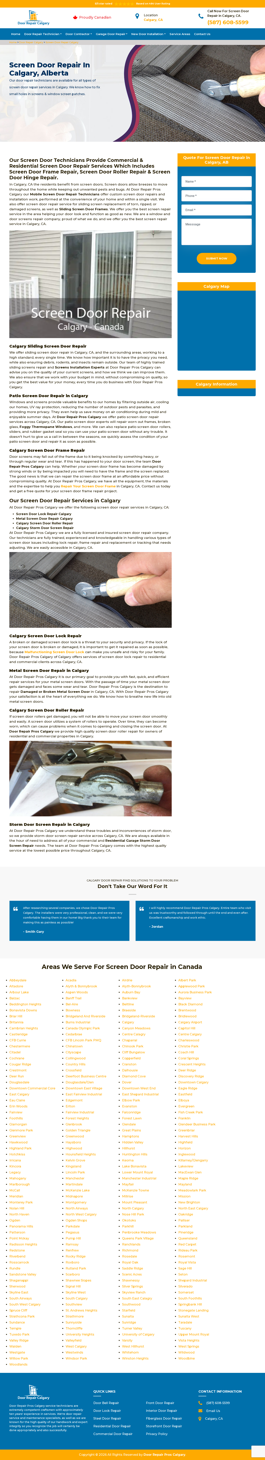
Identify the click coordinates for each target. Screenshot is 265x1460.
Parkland (185, 1226)
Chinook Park (132, 1046)
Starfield (128, 1310)
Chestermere (19, 1046)
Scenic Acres (132, 1274)
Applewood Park (191, 986)
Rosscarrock (19, 1262)
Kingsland (73, 1166)
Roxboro (72, 1262)
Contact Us (202, 34)
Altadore (16, 986)
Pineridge (185, 1232)
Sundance (17, 1322)
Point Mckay (19, 1238)
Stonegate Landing (193, 1310)
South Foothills (190, 1298)
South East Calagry (137, 1298)
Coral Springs (188, 1058)
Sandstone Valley (22, 1274)
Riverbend (17, 1256)
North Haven (19, 1214)
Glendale (129, 1124)
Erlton (70, 1106)
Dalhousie (130, 1070)
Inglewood (186, 1154)
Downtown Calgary (193, 1082)
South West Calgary (25, 1304)
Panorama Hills (21, 1226)
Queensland (187, 1238)
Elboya (183, 1100)
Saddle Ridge (132, 1268)
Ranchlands (131, 1244)
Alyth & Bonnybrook (81, 986)
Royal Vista (187, 1262)
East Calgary (19, 1094)
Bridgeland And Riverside (85, 1016)
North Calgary (133, 1208)
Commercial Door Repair (112, 1434)
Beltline (128, 1004)
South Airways (20, 1298)
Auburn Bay (131, 992)
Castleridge (18, 1034)
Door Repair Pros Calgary (164, 1455)
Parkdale (73, 1226)
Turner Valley (132, 1328)
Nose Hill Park (133, 1214)
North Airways (77, 1208)
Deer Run (16, 1076)
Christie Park (188, 1046)
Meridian (16, 1196)
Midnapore (74, 1196)
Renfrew (72, 1250)
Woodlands (18, 1364)
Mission (184, 1196)
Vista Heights (188, 1340)
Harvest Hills (188, 1136)
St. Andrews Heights (81, 1310)
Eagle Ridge (187, 1088)
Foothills (16, 1118)
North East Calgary (193, 1208)
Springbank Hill (190, 1304)
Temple (15, 1328)
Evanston (129, 1106)
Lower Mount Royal (137, 1172)
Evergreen (186, 1106)
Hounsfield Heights (81, 1154)
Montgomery (76, 1202)
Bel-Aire (72, 1004)
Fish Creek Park (190, 1112)
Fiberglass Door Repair (164, 1418)
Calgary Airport (190, 1022)
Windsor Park (76, 1358)
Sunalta (128, 1316)
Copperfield (131, 1058)
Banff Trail (73, 998)
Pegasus (72, 1232)
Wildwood (186, 1352)
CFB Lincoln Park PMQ (83, 1040)
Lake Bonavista (134, 1166)
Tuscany (184, 1328)
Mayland (185, 1184)
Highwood (74, 1148)
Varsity (127, 1340)
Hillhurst (128, 1148)
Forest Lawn (132, 1118)
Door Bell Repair (106, 1403)
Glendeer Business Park (197, 1124)
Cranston (129, 1064)
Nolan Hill (16, 1208)
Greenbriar (186, 1130)
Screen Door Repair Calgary (61, 42)
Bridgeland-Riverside (138, 1016)
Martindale (74, 1184)
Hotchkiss (17, 1154)
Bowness (73, 1010)
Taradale (185, 1322)
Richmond (130, 1250)
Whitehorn (130, 1352)
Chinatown (74, 1046)
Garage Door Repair (110, 34)
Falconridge (131, 1112)
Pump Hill (73, 1238)
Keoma (128, 1160)
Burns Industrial (78, 1022)
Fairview (15, 1112)
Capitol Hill (186, 1028)
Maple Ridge (188, 1178)
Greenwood (75, 1136)
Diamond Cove (134, 1076)
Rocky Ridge (76, 1256)
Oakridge (185, 1214)
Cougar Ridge (20, 1064)
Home (15, 34)
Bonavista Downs (23, 1010)
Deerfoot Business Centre (86, 1076)
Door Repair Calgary (31, 42)
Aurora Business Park (195, 992)
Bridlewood (187, 1016)
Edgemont (74, 1100)
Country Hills (76, 1064)
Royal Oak (130, 1262)
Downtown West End (139, 1088)
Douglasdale (19, 1082)
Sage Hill (185, 1268)
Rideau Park (187, 1250)
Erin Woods (18, 1106)
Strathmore (75, 1316)
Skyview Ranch (133, 1292)
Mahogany (17, 1178)
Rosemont (186, 1256)
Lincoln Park (75, 1172)
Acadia (71, 980)
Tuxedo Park (19, 1334)
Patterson (17, 1232)
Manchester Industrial (139, 1178)
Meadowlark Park (192, 1190)
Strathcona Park (22, 1316)
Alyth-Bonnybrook (136, 986)
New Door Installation (147, 34)
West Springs (188, 1346)
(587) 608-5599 (228, 22)
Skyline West (76, 1292)
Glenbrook (74, 1124)
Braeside (129, 1010)
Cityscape (73, 1052)
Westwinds (74, 1352)
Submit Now (216, 258)
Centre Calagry (133, 1034)
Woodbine (186, 1358)
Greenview (17, 1136)
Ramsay (72, 1244)
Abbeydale (17, 980)
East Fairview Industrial (84, 1094)
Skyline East (18, 1292)
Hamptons (130, 1136)
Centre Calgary (190, 1034)
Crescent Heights (192, 1064)
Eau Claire (17, 1100)
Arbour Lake (19, 992)
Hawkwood (18, 1142)
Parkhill (128, 1226)
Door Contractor (78, 34)
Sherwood (17, 1286)
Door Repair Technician (41, 34)
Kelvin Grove (75, 1160)
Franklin (184, 1118)
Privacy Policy (157, 1434)
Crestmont (18, 1070)
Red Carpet (187, 1244)
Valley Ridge (19, 1340)
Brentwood (187, 1010)
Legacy (15, 1172)
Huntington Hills (134, 1154)
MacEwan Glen (190, 1172)
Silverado (185, 1286)
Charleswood (188, 1040)
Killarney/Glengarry (193, 1160)
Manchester (75, 1178)
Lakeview (185, 1166)
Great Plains (131, 1130)
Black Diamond (190, 1004)
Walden (15, 1346)
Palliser (184, 1220)
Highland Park (20, 1148)
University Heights (80, 1334)
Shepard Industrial (192, 1280)
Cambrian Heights (23, 1028)
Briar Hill (15, 1016)
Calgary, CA (153, 20)
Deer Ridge (187, 1070)
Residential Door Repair (112, 1426)
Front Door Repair (160, 1403)
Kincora (15, 1166)
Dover (127, 1082)
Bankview (129, 998)
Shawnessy (131, 1280)
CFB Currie (17, 1040)
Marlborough (19, 1184)
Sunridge (129, 1322)
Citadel (15, 1052)
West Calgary (76, 1346)
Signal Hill (73, 1286)
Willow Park (18, 1358)
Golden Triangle (78, 1130)
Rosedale (129, 1256)
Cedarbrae (74, 1034)
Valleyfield (73, 1340)
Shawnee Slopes (78, 1280)
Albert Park (187, 980)
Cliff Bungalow (133, 1052)
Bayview (184, 998)
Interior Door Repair (161, 1411)
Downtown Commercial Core (32, 1088)
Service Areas (180, 34)
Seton (183, 1274)
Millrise (127, 1196)
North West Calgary (81, 1214)
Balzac (14, 998)
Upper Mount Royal (193, 1334)
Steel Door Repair (107, 1418)
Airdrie (127, 980)
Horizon (184, 1148)
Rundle (14, 1268)
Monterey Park (21, 1202)
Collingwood (76, 1058)
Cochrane (16, 1058)
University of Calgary (138, 1334)
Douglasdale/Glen (80, 1082)
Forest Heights (77, 1118)
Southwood (131, 1304)
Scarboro (73, 1274)
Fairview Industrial (80, 1112)
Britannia (16, 1022)
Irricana (15, 1160)
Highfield (185, 1142)
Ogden (14, 1220)
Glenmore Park (21, 1130)
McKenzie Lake (78, 1190)
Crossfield (73, 1070)
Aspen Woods (77, 992)
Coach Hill (186, 1052)
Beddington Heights (25, 1004)
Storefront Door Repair (164, 1426)
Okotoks (129, 1220)
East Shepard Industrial (140, 1094)
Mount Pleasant (134, 1202)
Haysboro (73, 1142)
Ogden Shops (76, 1220)
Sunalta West (188, 1316)
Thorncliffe (74, 1328)
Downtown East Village (84, 1088)
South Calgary (77, 1298)
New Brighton (189, 1202)
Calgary (128, 1022)
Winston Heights (135, 1358)
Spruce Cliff (18, 1310)
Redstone (17, 1250)
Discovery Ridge (191, 1076)
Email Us (213, 1411)
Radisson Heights (23, 1244)
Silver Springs (132, 1286)
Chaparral (129, 1040)
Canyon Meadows (136, 1028)
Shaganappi (18, 1280)
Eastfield (185, 1094)
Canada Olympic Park (83, 1028)
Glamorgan (18, 1124)
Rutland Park (76, 1268)
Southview (74, 1304)
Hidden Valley (132, 1142)
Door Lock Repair (107, 1411)
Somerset (186, 1292)
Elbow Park (131, 1100)
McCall (14, 1190)
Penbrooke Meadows (139, 1232)
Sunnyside (74, 1322)
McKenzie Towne (135, 1190)
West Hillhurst (133, 1346)
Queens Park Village (138, 1238)
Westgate (17, 1352)
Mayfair (128, 1184)
